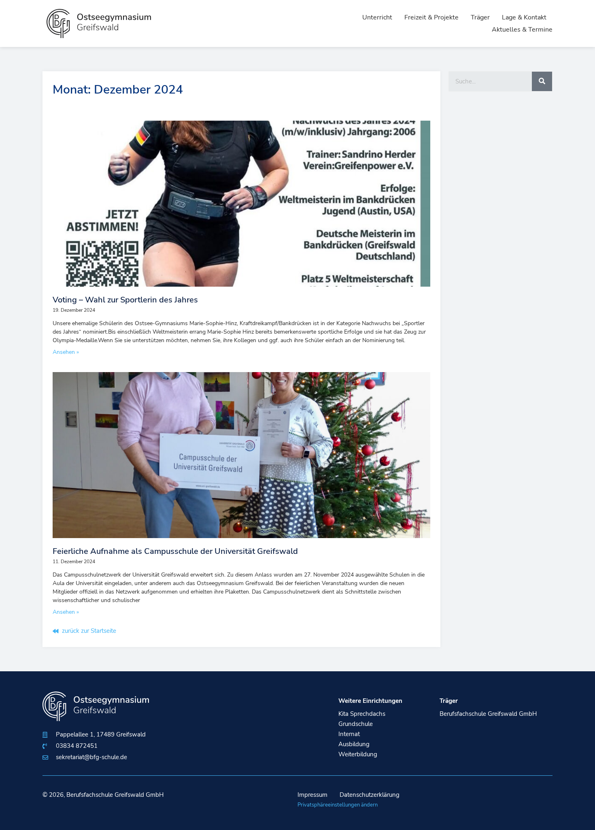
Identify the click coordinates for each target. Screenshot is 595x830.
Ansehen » (66, 352)
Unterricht (377, 17)
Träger (480, 17)
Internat (349, 734)
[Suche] (542, 81)
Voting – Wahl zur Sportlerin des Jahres (125, 299)
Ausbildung (354, 744)
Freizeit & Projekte (431, 17)
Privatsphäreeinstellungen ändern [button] (338, 805)
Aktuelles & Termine (522, 29)
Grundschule (355, 724)
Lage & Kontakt (524, 17)
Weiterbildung (357, 754)
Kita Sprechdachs (361, 714)
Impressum (312, 795)
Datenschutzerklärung (370, 795)
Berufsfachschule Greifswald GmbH (488, 714)
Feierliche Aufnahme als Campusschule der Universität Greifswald (175, 551)
